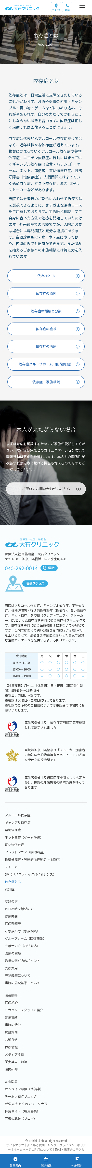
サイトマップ (15, 1145)
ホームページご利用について (33, 1149)
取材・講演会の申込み (69, 1149)
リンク (52, 1145)
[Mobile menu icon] (82, 7)
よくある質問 (36, 1145)
